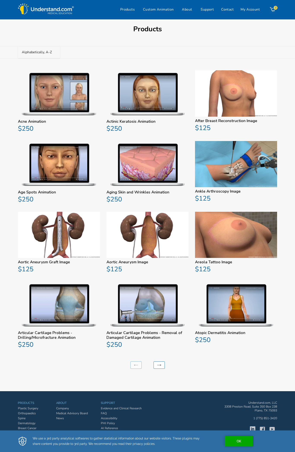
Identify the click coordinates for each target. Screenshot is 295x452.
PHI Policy (108, 423)
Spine (21, 418)
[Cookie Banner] (147, 441)
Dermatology (26, 423)
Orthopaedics (27, 413)
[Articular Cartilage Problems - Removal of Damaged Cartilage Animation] (147, 316)
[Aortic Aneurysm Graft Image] (59, 243)
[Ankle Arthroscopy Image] (236, 172)
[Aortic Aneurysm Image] (147, 243)
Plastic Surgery (28, 408)
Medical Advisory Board (72, 413)
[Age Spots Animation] (59, 172)
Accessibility (109, 418)
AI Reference (109, 428)
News (60, 418)
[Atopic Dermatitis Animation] (236, 313)
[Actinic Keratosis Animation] (147, 101)
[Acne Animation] (59, 101)
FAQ (104, 413)
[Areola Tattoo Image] (236, 243)
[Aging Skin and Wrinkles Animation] (147, 172)
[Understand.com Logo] (46, 8)
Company (62, 408)
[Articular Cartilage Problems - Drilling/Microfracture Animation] (59, 316)
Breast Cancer (27, 428)
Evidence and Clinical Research (121, 408)
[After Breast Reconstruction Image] (236, 101)
